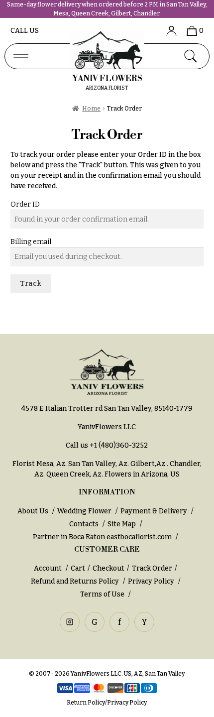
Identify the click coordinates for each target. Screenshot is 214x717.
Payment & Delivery (153, 511)
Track (30, 283)
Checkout (108, 568)
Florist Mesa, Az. (39, 464)
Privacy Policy (151, 581)
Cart (78, 568)
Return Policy (86, 702)
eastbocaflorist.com (139, 537)
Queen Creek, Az (74, 474)
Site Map (121, 524)
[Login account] (167, 30)
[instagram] (70, 622)
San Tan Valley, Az (97, 464)
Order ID (25, 204)
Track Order (152, 568)
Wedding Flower (84, 511)
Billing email (30, 242)
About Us (32, 511)
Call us (24, 30)
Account (48, 568)
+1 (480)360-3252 (119, 445)
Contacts (84, 524)
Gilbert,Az (148, 464)
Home (91, 108)
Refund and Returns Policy (75, 581)
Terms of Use (103, 594)
